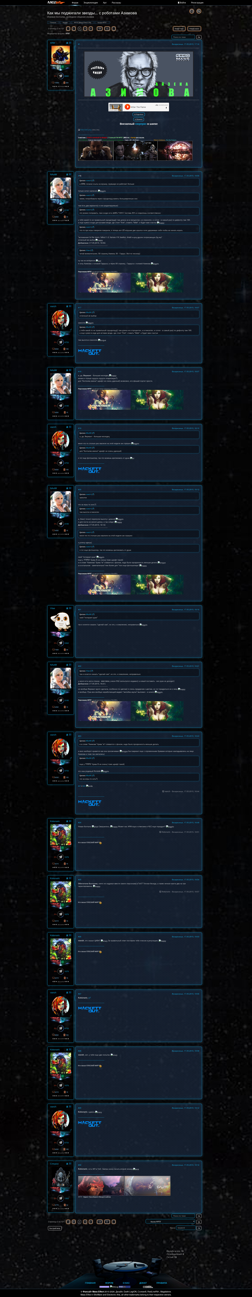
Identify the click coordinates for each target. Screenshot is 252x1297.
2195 (67, 210)
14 (67, 1205)
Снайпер (107, 1197)
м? (89, 997)
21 (80, 609)
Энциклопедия (90, 2)
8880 (67, 76)
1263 (67, 1198)
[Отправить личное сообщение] (70, 43)
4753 (67, 342)
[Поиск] (199, 11)
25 (80, 879)
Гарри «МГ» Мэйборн (132, 140)
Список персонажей (94, 140)
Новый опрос (194, 28)
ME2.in (126, 137)
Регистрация (197, 2)
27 (80, 993)
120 (99, 28)
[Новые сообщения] (192, 11)
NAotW (53, 174)
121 (107, 28)
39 (67, 649)
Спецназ (54, 1163)
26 (80, 936)
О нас (126, 1282)
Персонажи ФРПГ (85, 271)
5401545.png (85, 129)
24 (80, 822)
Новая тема (179, 28)
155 (67, 349)
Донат (143, 1282)
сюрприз (140, 124)
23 (80, 736)
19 (80, 428)
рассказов (140, 137)
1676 (67, 857)
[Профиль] (67, 43)
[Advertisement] (171, 1236)
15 (67, 216)
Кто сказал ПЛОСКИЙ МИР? (88, 842)
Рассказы (116, 2)
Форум (75, 2)
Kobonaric (55, 821)
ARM (67, 33)
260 (67, 82)
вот (79, 785)
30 (80, 1165)
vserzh (53, 306)
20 (80, 489)
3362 (67, 643)
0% (55, 76)
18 (80, 371)
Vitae (52, 608)
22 (80, 666)
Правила (161, 1282)
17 (80, 307)
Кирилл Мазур (98, 1197)
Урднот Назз (88, 1197)
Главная (90, 1282)
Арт (105, 2)
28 (80, 1050)
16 (80, 175)
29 (80, 1108)
